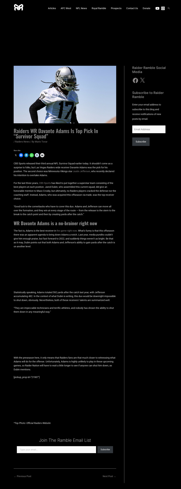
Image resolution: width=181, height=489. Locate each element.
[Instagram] (163, 8)
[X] (142, 80)
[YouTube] (157, 8)
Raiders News (22, 141)
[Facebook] (135, 80)
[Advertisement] (90, 36)
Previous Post (22, 476)
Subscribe (105, 449)
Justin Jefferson (81, 171)
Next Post (109, 476)
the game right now (67, 230)
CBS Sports (45, 183)
